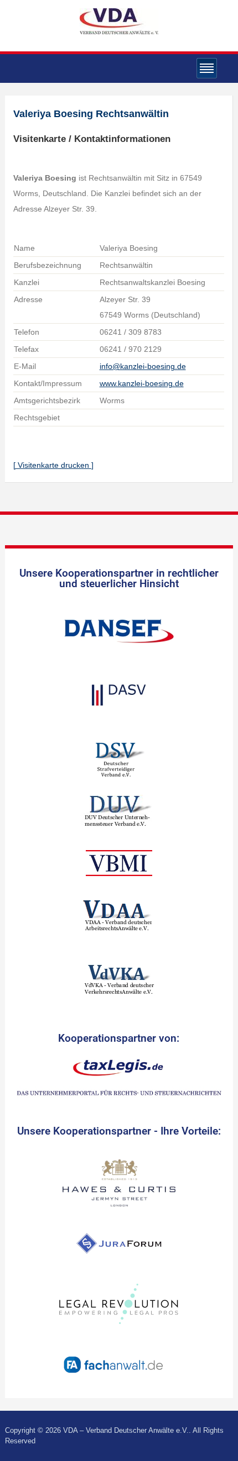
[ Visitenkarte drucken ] (53, 465)
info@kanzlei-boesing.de (143, 366)
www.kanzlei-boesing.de (142, 383)
